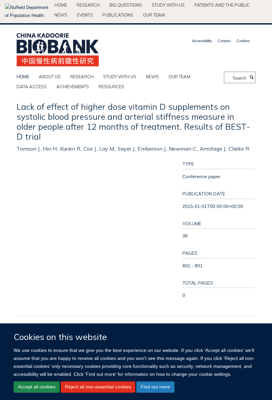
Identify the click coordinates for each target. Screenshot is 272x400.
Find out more (155, 386)
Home (60, 5)
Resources (111, 86)
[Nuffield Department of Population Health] (27, 11)
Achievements (72, 86)
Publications (117, 15)
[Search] (251, 77)
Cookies (243, 41)
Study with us (168, 5)
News (60, 15)
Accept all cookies (36, 386)
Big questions (125, 5)
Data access (32, 86)
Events (85, 15)
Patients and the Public (222, 5)
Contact (224, 41)
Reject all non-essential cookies (98, 386)
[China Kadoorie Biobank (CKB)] (58, 47)
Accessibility (202, 41)
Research (88, 5)
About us (50, 76)
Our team (154, 15)
